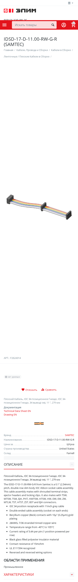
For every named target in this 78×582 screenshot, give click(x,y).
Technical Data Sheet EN (17, 411)
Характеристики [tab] (19, 574)
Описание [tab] (13, 464)
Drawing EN (10, 414)
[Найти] (53, 25)
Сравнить (51, 389)
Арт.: (6, 358)
